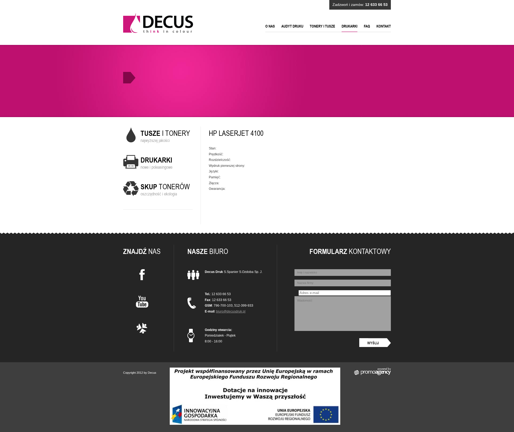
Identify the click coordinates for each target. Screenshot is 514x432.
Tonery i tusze (322, 26)
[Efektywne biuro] (142, 329)
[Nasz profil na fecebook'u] (142, 275)
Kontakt (383, 26)
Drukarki (349, 26)
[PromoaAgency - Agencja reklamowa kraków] (372, 374)
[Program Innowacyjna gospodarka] (255, 423)
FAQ (367, 26)
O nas (270, 26)
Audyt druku (292, 26)
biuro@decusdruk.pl (230, 311)
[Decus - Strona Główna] (158, 23)
